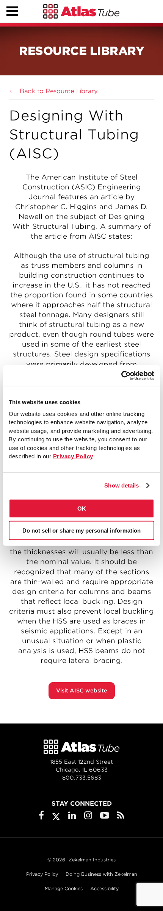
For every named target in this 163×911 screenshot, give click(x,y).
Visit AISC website (81, 691)
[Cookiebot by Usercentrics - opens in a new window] (121, 375)
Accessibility (104, 888)
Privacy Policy (42, 874)
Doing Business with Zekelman (101, 874)
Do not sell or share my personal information (81, 530)
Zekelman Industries (92, 860)
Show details (121, 485)
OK (81, 508)
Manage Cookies (64, 888)
